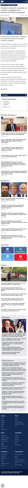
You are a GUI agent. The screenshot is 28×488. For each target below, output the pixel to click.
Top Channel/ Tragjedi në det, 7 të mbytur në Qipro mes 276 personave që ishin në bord (13, 310)
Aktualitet (3, 422)
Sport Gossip (3, 448)
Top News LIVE (4, 429)
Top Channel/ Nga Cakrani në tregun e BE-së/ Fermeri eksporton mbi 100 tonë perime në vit (12, 299)
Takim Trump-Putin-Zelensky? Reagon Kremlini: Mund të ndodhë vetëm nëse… (13, 200)
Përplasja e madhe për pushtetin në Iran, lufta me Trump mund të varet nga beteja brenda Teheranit (13, 408)
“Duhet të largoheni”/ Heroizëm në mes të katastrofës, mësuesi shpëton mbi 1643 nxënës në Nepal (13, 379)
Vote (5, 106)
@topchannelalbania (20, 252)
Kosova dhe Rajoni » (9, 115)
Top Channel (7, 252)
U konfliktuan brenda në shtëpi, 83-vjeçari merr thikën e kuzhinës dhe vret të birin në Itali (13, 388)
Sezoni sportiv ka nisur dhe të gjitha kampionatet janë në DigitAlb (11, 353)
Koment (16, 420)
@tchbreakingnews (7, 259)
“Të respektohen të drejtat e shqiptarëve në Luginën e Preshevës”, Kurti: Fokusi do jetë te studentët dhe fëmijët (12, 150)
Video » (5, 265)
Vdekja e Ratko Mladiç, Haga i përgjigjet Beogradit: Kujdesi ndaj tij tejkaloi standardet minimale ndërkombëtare (13, 142)
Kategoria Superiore (5, 437)
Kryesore (6, 317)
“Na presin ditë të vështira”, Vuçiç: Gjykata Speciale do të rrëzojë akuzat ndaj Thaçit (13, 157)
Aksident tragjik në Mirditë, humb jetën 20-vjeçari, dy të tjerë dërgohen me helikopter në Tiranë (14, 230)
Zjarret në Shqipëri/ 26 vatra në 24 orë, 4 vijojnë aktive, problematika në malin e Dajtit (14, 339)
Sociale (2, 425)
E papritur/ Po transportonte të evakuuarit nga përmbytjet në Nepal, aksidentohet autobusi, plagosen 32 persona (12, 207)
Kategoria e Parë (4, 439)
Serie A (2, 444)
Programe (4, 451)
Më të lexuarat (8, 361)
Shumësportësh (4, 446)
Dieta (16, 442)
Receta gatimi (18, 444)
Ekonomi (3, 424)
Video (2, 427)
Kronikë (2, 420)
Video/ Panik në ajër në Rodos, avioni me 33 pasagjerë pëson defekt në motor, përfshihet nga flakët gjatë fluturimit (13, 238)
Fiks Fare (3, 459)
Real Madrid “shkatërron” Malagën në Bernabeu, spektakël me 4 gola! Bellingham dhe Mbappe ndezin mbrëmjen (14, 215)
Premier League (4, 441)
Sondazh (5, 95)
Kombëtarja (3, 435)
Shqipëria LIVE (4, 458)
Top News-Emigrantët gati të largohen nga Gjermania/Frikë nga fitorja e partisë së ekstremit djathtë (13, 289)
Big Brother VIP (4, 454)
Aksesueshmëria (18, 464)
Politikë (2, 418)
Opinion (16, 418)
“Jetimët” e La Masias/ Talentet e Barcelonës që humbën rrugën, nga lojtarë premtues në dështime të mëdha (13, 393)
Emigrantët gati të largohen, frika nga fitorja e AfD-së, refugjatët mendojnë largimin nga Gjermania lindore (13, 374)
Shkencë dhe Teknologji (20, 424)
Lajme (3, 416)
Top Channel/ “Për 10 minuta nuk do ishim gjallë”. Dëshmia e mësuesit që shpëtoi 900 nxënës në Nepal (13, 305)
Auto (16, 425)
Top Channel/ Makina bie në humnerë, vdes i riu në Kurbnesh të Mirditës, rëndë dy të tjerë (13, 283)
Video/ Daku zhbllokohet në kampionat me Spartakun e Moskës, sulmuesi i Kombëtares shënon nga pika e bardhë (14, 223)
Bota (16, 416)
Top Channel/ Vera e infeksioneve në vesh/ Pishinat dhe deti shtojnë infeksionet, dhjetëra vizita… (14, 294)
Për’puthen (3, 456)
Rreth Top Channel (19, 454)
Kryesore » (6, 181)
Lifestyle (16, 437)
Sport (3, 433)
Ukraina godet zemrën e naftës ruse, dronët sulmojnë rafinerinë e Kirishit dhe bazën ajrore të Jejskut (13, 403)
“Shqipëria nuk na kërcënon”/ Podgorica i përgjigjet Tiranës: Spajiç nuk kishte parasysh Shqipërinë (13, 134)
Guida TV (3, 465)
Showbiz (17, 435)
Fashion (16, 439)
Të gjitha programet (5, 463)
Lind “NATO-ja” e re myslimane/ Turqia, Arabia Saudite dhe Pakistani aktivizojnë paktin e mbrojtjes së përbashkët (13, 384)
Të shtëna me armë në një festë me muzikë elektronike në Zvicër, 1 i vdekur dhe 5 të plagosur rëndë (13, 344)
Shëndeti (17, 441)
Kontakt (16, 458)
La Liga (2, 442)
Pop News (18, 433)
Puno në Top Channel (19, 459)
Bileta (16, 456)
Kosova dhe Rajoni (18, 422)
